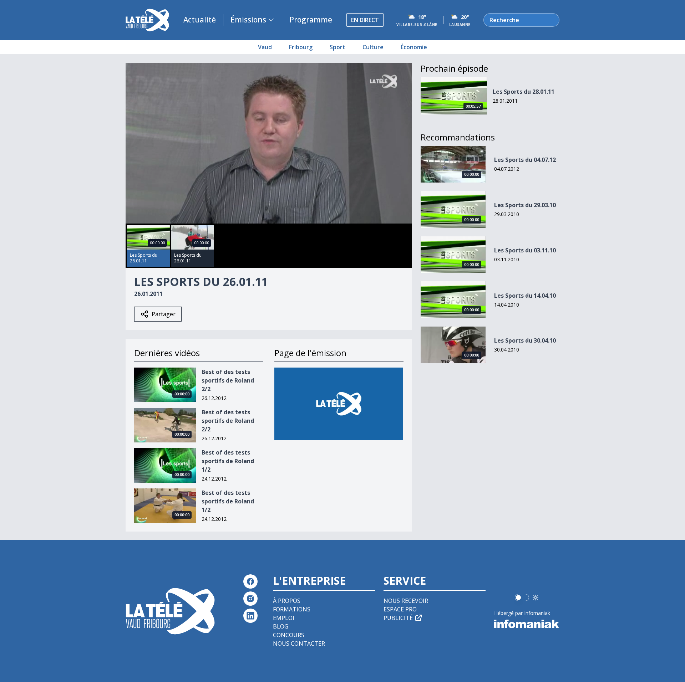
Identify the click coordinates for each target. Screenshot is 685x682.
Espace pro (400, 609)
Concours (288, 635)
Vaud (265, 47)
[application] (269, 143)
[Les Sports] (338, 404)
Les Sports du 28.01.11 (523, 92)
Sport (337, 47)
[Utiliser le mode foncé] (535, 597)
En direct (365, 20)
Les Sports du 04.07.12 (525, 160)
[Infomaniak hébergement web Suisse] (526, 624)
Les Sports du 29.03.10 (525, 205)
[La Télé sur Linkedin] (250, 615)
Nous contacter (299, 643)
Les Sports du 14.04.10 (525, 295)
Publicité (398, 618)
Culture (373, 47)
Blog (280, 626)
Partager (164, 314)
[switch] (522, 597)
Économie (414, 47)
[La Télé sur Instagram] (250, 598)
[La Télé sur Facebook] (250, 581)
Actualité (199, 20)
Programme (310, 20)
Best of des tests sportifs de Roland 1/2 (228, 460)
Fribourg (301, 47)
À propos (286, 601)
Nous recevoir (406, 601)
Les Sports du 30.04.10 (525, 340)
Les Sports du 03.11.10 (525, 250)
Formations (291, 609)
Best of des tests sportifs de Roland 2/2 (228, 380)
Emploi (283, 618)
